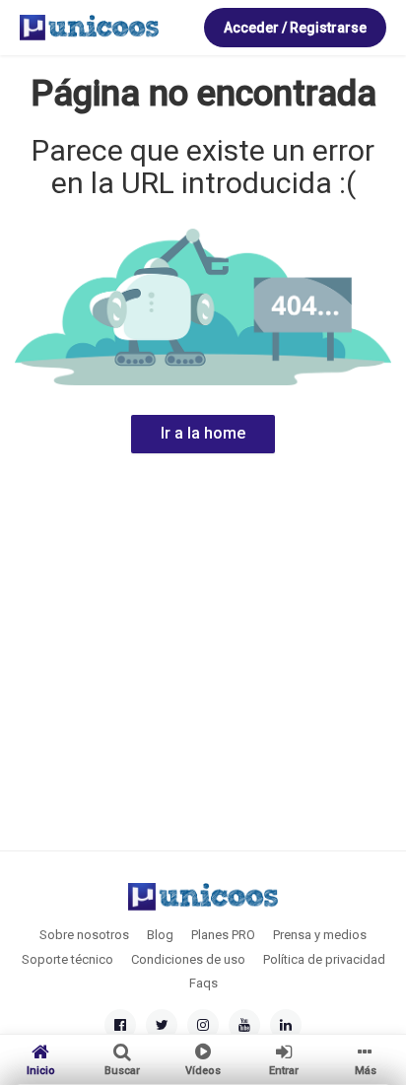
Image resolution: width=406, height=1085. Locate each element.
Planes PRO (223, 934)
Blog (160, 934)
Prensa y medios (320, 934)
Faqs (203, 983)
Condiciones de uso (188, 959)
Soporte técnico (67, 959)
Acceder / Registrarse (295, 27)
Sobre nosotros (84, 934)
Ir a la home (203, 433)
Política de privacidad (324, 959)
